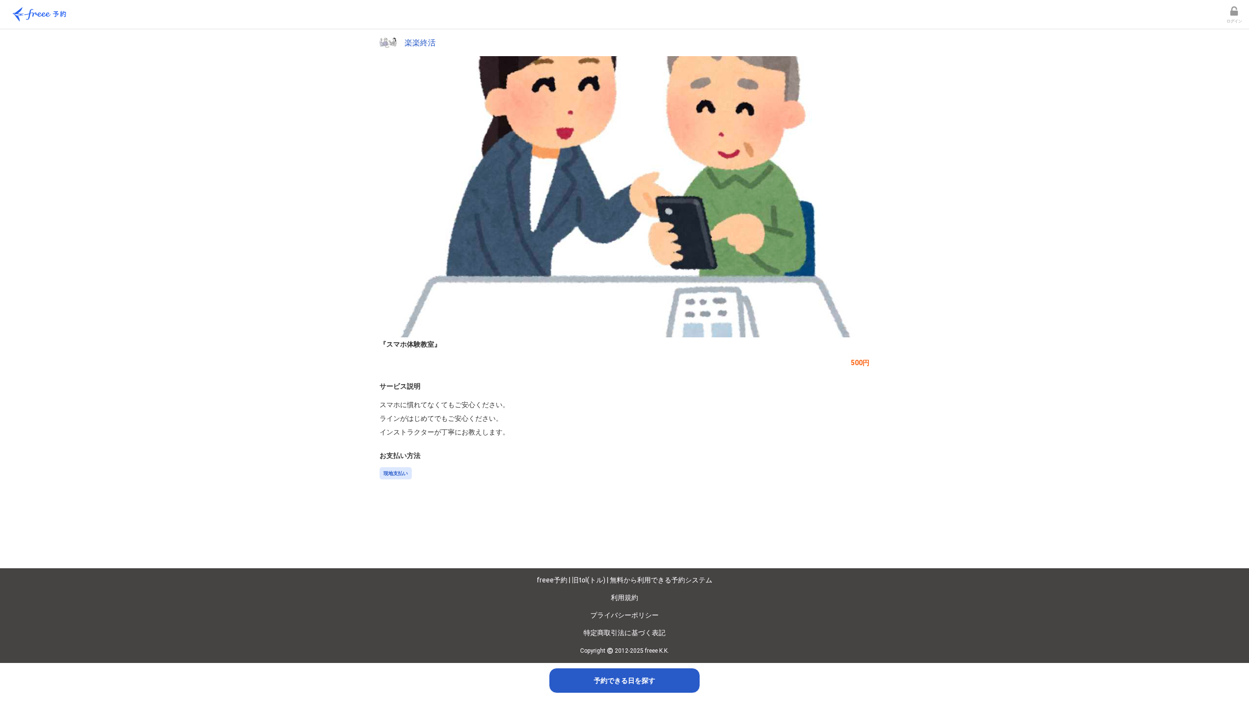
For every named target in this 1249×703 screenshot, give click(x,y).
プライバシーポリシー (624, 615)
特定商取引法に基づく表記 (624, 633)
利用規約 (624, 597)
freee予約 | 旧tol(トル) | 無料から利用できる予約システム (624, 580)
